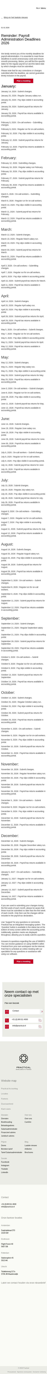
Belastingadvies (7, 1125)
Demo (3, 1145)
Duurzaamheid (7, 1104)
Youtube (4, 1169)
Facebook (5, 1162)
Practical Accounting (9, 1089)
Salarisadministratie (9, 1129)
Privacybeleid (12, 1372)
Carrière (28, 1122)
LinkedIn (4, 1172)
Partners (4, 1099)
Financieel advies (8, 1132)
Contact (16, 1011)
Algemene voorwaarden (24, 1372)
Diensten (4, 1119)
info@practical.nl (19, 1026)
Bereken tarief (6, 1149)
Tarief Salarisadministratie (11, 1152)
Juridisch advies (7, 1136)
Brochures (29, 1152)
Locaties (4, 1094)
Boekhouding (6, 1122)
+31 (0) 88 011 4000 (20, 1019)
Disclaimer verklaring (39, 1372)
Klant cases (6, 1109)
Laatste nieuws (31, 1145)
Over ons (28, 1119)
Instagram (5, 1165)
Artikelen (28, 1149)
